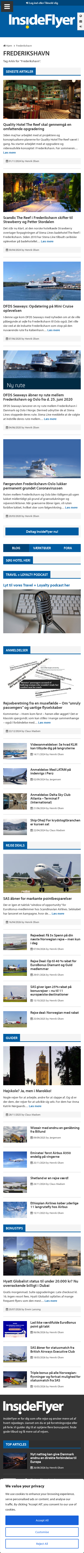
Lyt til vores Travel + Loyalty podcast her (36, 585)
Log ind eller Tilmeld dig (43, 3)
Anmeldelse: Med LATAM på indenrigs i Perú (50, 771)
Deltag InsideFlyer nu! (42, 531)
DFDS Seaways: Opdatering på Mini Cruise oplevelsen (38, 308)
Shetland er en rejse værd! (49, 1178)
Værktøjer (42, 548)
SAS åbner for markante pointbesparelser (37, 898)
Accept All (42, 1520)
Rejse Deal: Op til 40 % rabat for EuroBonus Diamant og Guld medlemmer (53, 965)
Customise (42, 1532)
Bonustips (14, 1228)
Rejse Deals (15, 845)
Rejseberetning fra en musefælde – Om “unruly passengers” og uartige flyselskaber (42, 705)
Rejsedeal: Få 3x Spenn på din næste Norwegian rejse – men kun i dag (55, 939)
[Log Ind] (81, 26)
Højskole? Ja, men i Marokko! (27, 1090)
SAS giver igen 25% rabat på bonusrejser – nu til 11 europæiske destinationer (51, 990)
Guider (11, 1038)
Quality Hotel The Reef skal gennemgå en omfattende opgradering (37, 126)
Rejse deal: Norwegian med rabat (54, 1012)
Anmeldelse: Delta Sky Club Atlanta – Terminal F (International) (50, 798)
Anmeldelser (17, 650)
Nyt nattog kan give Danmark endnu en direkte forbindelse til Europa (53, 1458)
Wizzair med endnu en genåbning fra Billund (54, 1129)
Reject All (42, 1544)
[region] (42, 1516)
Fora (68, 548)
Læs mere (9, 152)
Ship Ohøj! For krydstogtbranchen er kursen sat (55, 822)
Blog (16, 548)
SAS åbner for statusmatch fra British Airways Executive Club (52, 1349)
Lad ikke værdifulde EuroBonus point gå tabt (53, 1324)
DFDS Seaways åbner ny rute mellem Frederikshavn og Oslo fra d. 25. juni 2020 (38, 397)
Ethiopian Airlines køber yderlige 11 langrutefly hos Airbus (54, 1205)
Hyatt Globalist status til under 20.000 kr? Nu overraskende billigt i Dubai (40, 1283)
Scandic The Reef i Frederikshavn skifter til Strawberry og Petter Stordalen (38, 219)
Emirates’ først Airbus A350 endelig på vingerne (50, 1155)
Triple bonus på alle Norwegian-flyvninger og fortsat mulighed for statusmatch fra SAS (55, 1376)
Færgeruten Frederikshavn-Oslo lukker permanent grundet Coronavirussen (35, 486)
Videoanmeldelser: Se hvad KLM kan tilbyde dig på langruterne (53, 746)
